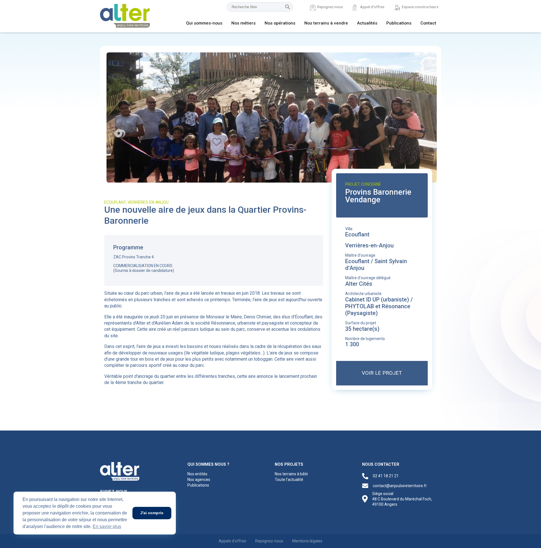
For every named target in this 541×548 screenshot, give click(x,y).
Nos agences (198, 479)
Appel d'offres (372, 7)
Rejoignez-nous (330, 7)
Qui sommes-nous (204, 23)
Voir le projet (382, 373)
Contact (428, 23)
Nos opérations (280, 23)
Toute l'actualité (289, 479)
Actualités (367, 23)
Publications (398, 23)
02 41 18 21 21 (386, 476)
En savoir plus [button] (107, 526)
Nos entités (197, 474)
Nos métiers (243, 23)
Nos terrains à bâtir (291, 474)
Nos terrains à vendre (326, 23)
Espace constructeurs (420, 7)
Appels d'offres (232, 541)
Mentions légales (307, 541)
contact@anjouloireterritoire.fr (400, 485)
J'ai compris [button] (151, 513)
